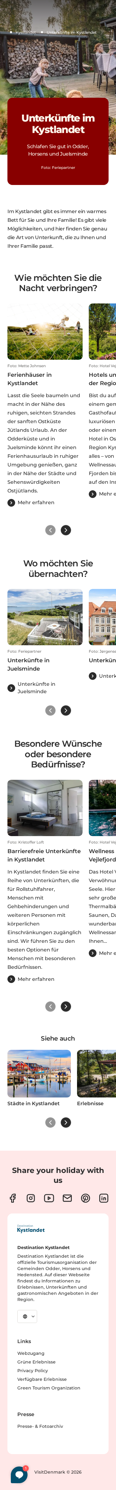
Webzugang (31, 1353)
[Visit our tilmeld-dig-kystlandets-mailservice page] (67, 1198)
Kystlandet (26, 32)
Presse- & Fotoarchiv (40, 1426)
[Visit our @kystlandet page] (49, 1198)
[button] (45, 435)
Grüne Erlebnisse (36, 1362)
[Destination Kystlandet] (31, 1229)
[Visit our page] (12, 1198)
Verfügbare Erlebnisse (42, 1379)
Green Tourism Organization (48, 1388)
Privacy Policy (32, 1370)
